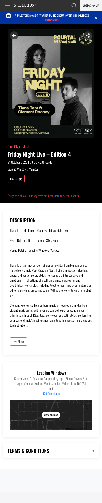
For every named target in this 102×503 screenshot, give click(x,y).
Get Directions (51, 393)
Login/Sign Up (91, 5)
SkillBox (27, 5)
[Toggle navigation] (9, 6)
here (57, 195)
